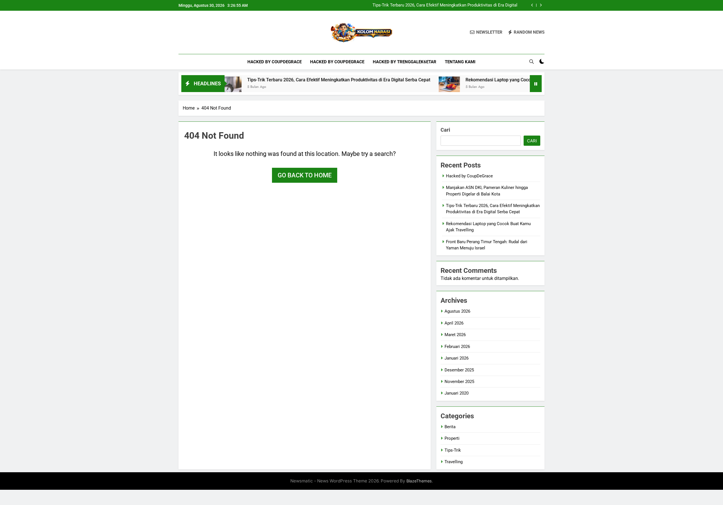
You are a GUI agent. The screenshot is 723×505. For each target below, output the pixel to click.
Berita (450, 426)
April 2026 (454, 323)
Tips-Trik (453, 450)
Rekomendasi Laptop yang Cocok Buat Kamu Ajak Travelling (511, 79)
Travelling (454, 461)
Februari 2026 (457, 346)
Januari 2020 (457, 393)
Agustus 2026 (457, 311)
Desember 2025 (459, 370)
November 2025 (459, 381)
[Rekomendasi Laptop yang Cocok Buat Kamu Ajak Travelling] (433, 87)
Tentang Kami (460, 61)
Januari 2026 (457, 358)
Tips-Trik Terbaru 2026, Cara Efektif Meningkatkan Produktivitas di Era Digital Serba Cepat (445, 5)
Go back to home (305, 175)
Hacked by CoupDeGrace (274, 61)
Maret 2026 (455, 334)
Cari (445, 130)
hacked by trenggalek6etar (404, 61)
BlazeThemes (419, 480)
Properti (452, 438)
